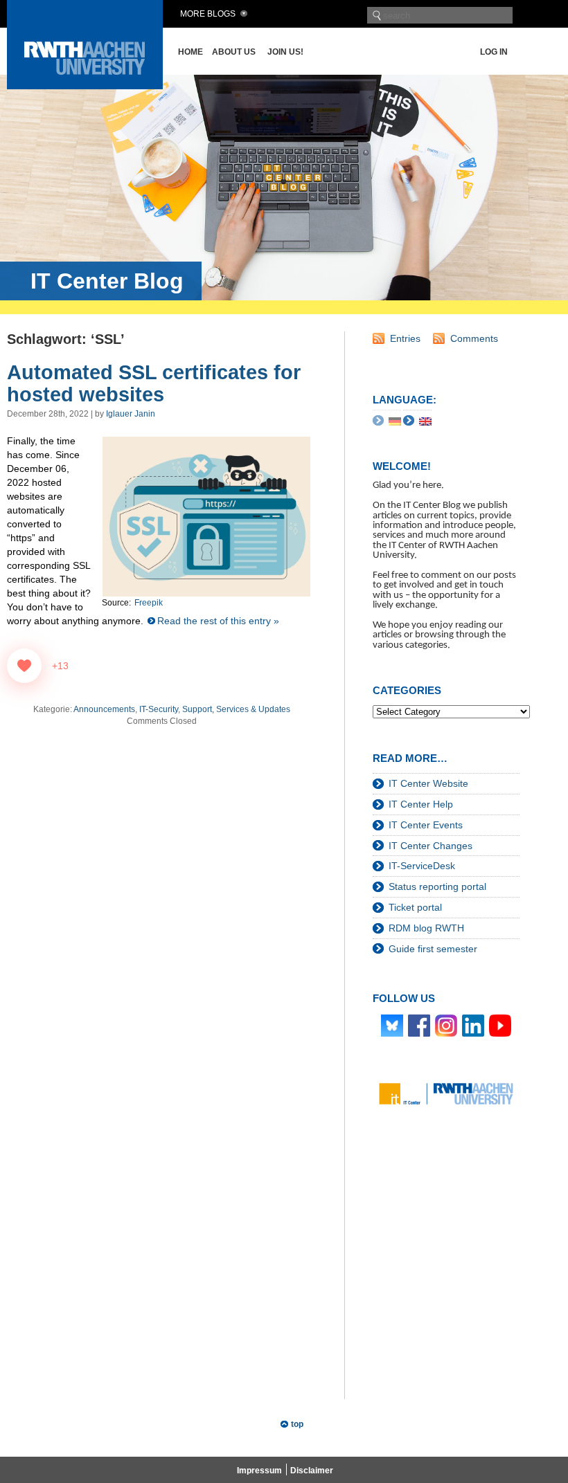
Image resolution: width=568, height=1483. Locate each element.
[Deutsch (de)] (395, 420)
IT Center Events (426, 824)
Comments (474, 338)
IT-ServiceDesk (422, 865)
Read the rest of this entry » (218, 620)
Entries (405, 338)
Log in (494, 52)
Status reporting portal (437, 886)
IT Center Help (421, 804)
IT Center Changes (430, 845)
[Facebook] (419, 1024)
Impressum (259, 1470)
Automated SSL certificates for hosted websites (154, 383)
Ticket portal (415, 907)
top (297, 1424)
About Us (234, 52)
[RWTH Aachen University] (85, 85)
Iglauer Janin (130, 414)
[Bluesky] (392, 1024)
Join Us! (285, 52)
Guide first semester (433, 948)
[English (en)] (425, 420)
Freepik (148, 603)
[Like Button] (24, 665)
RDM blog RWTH (426, 928)
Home (190, 52)
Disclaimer (311, 1470)
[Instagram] (446, 1024)
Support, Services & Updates (236, 709)
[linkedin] (473, 1024)
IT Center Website (428, 783)
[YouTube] (500, 1024)
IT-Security (158, 709)
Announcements (104, 709)
